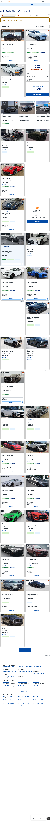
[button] (43, 1)
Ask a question (37, 221)
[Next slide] (47, 114)
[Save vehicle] (23, 31)
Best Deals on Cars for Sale (39, 673)
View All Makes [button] (24, 691)
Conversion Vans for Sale (8, 676)
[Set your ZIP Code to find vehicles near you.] (31, 11)
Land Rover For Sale (22, 682)
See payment (4, 50)
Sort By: (37, 26)
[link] (42, 52)
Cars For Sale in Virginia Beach (39, 696)
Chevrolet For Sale (7, 685)
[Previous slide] (2, 114)
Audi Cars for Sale (37, 666)
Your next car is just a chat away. (25, 4)
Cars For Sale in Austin (23, 699)
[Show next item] (22, 239)
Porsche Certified (6, 177)
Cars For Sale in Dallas (8, 699)
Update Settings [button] (42, 90)
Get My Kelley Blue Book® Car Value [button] (37, 86)
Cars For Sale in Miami (8, 696)
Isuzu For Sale (36, 682)
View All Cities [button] (24, 705)
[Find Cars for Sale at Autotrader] (6, 1)
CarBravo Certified (30, 42)
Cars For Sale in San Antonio (24, 696)
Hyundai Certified (6, 42)
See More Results (25, 650)
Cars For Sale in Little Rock (39, 699)
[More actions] (22, 60)
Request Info (11, 60)
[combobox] (8, 15)
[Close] (44, 816)
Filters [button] (20, 15)
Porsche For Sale (21, 685)
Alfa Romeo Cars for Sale (23, 675)
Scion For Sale (36, 685)
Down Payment (29, 79)
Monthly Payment (30, 72)
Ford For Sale (6, 682)
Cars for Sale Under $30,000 (39, 670)
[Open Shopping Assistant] (48, 818)
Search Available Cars (37, 94)
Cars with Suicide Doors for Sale (25, 671)
